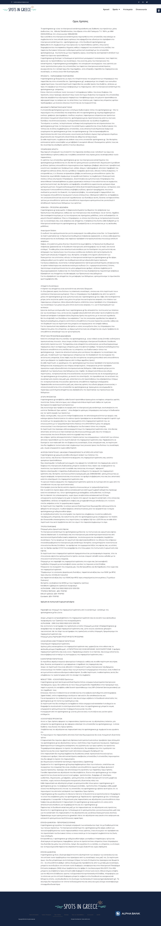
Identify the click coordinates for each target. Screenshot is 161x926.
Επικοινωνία (141, 9)
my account (90, 914)
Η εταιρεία (127, 9)
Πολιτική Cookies (33, 914)
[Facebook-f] (138, 2)
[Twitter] (146, 2)
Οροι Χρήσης (58, 914)
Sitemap (66, 914)
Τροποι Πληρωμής (46, 914)
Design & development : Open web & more (80, 919)
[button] (159, 10)
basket (98, 914)
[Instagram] (142, 2)
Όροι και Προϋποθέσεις (78, 914)
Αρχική (106, 9)
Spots (115, 9)
